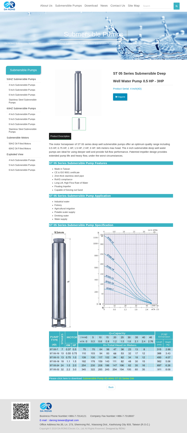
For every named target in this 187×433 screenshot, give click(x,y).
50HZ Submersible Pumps (21, 79)
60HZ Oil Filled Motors (20, 148)
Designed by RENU (115, 428)
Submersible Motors (18, 137)
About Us (46, 5)
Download (91, 5)
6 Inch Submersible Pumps (22, 95)
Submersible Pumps (68, 5)
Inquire (121, 97)
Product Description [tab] (60, 136)
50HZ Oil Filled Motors (20, 143)
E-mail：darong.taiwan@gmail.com (59, 420)
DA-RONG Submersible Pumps (20, 43)
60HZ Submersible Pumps (72, 43)
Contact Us (117, 5)
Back (111, 387)
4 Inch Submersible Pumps (101, 43)
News (104, 5)
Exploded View (15, 154)
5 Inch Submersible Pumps (22, 90)
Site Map (134, 5)
